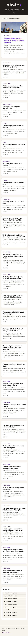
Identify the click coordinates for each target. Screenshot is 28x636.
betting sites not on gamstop (10, 593)
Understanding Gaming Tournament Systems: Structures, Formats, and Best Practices (13, 256)
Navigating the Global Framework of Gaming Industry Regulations (12, 571)
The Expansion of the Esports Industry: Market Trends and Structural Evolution (13, 550)
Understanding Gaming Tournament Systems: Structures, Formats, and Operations (12, 347)
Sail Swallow (13, 5)
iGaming (10, 10)
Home (5, 10)
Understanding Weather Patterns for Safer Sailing (14, 145)
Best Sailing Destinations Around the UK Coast (13, 202)
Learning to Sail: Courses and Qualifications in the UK (14, 183)
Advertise (8, 632)
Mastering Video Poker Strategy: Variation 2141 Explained (13, 488)
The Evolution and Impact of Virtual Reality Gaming (14, 365)
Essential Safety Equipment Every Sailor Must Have (13, 126)
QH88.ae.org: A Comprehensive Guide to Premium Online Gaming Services (13, 87)
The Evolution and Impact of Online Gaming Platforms (14, 405)
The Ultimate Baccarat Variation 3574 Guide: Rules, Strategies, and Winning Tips (14, 509)
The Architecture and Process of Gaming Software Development (13, 447)
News (14, 13)
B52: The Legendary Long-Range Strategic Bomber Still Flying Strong (14, 66)
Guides (22, 10)
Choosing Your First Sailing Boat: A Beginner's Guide (11, 107)
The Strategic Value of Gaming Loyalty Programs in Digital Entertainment (13, 278)
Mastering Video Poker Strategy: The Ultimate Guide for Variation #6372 (12, 219)
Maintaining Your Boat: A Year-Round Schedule (12, 164)
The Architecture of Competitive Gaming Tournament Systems (13, 313)
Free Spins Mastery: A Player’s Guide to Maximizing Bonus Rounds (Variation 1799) (14, 236)
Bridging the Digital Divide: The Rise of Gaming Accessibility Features (12, 330)
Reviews (16, 10)
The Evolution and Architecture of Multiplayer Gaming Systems (12, 467)
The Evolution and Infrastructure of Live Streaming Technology (13, 426)
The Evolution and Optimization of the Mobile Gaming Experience (13, 384)
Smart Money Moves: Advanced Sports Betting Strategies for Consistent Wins (13, 530)
